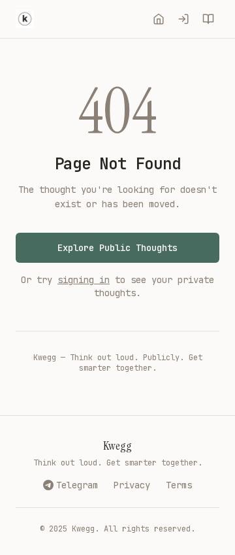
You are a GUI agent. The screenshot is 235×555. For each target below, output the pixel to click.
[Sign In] (183, 19)
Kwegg (117, 446)
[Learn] (208, 19)
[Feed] (159, 19)
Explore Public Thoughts (117, 248)
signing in (83, 280)
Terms (179, 485)
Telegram (77, 485)
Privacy (132, 485)
